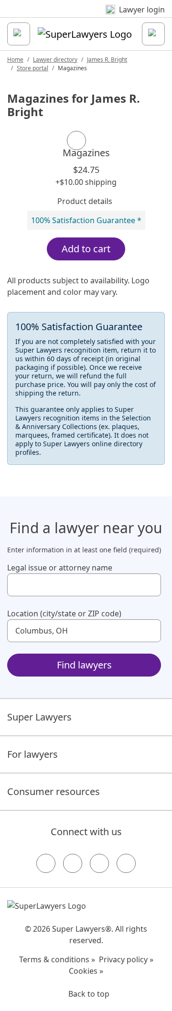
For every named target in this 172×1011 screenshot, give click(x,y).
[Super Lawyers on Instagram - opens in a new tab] (72, 863)
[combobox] (84, 584)
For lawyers (32, 754)
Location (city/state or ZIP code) (64, 613)
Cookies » (86, 971)
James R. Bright (107, 59)
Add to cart (86, 248)
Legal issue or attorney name (59, 567)
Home (15, 59)
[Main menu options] (18, 33)
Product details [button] (84, 201)
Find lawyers (84, 664)
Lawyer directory (55, 59)
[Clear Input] (149, 585)
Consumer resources (53, 791)
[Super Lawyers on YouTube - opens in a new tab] (99, 863)
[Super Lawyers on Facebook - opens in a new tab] (45, 863)
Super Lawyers (39, 716)
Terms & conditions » (57, 959)
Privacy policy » (126, 959)
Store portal (32, 68)
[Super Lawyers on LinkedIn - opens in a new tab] (126, 863)
